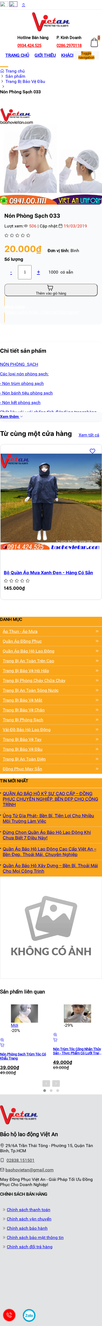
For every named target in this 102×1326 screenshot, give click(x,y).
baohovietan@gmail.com (29, 1169)
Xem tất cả (89, 435)
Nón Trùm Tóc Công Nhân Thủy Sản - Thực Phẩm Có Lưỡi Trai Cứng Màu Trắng (77, 1051)
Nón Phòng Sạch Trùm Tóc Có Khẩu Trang (23, 1056)
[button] (97, 113)
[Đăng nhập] (23, 5)
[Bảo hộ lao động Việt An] (19, 1123)
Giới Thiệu (45, 55)
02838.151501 (21, 1160)
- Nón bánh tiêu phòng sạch (26, 393)
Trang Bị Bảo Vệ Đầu (25, 81)
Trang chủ (17, 55)
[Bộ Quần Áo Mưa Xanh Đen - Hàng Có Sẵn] (51, 501)
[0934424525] (9, 1315)
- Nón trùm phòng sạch (22, 383)
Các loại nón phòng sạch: (24, 373)
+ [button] (38, 272)
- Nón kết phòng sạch (20, 402)
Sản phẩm (15, 76)
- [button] (11, 272)
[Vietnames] (4, 5)
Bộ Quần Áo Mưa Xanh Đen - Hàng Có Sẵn (48, 572)
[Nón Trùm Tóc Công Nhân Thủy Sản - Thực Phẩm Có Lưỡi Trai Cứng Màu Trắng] (77, 1013)
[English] (13, 5)
